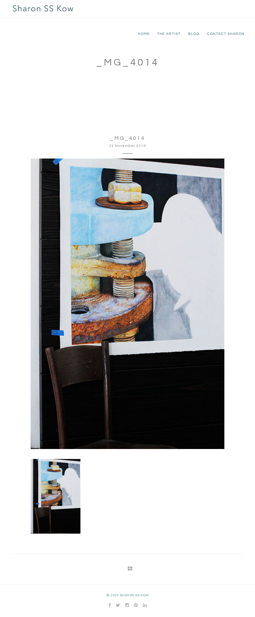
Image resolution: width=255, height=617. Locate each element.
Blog (193, 34)
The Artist (169, 34)
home (144, 34)
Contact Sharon (226, 34)
